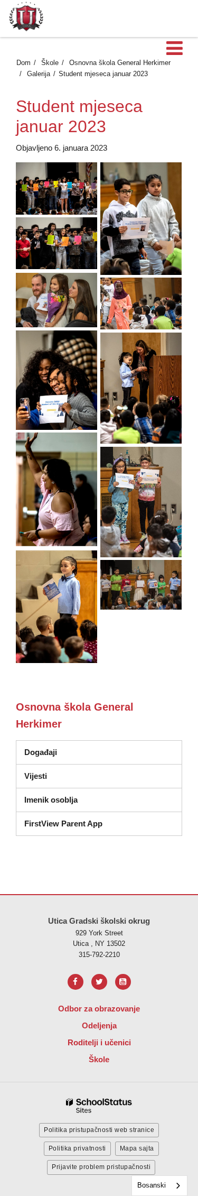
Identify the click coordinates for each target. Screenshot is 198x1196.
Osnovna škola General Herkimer (120, 63)
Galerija (38, 74)
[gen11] (56, 243)
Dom (23, 63)
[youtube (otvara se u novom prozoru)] (123, 982)
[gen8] (141, 585)
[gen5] (56, 490)
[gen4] (141, 388)
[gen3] (56, 379)
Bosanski (151, 1185)
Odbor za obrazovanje (99, 1008)
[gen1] (56, 188)
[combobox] (159, 1185)
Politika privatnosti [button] (77, 1148)
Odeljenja (99, 1025)
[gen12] (56, 300)
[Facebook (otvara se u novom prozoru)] (75, 982)
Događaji (40, 752)
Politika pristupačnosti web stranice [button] (99, 1130)
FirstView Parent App (63, 823)
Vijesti (35, 775)
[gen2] (141, 303)
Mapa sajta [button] (137, 1148)
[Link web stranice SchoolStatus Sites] (99, 1106)
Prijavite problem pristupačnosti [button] (101, 1167)
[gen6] (141, 502)
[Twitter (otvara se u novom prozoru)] (99, 982)
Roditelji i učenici (99, 1042)
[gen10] (141, 218)
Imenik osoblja (51, 799)
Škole (50, 63)
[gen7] (56, 606)
